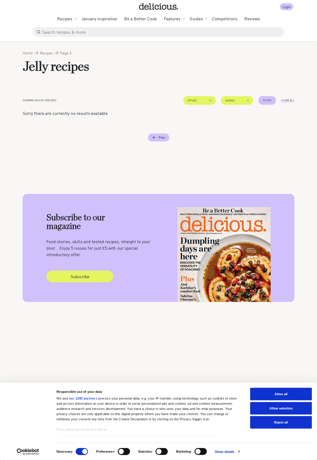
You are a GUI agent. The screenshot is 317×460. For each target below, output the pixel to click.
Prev (161, 137)
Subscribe (80, 276)
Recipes (64, 18)
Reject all (281, 422)
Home (28, 53)
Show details (224, 451)
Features (172, 18)
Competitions (224, 18)
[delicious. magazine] (158, 6)
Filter (267, 100)
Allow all (281, 394)
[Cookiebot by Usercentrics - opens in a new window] (28, 451)
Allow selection (281, 408)
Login (286, 6)
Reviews (252, 18)
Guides (196, 18)
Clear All (287, 100)
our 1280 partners (83, 398)
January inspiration (99, 18)
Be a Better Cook (140, 18)
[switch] (124, 451)
